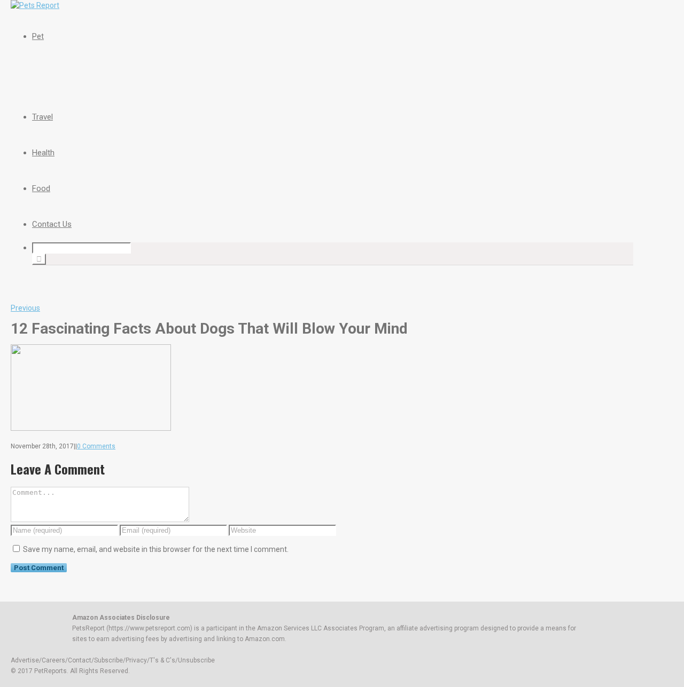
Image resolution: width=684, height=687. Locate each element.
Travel (42, 117)
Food (41, 188)
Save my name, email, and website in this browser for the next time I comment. (156, 549)
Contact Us (52, 224)
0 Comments (96, 446)
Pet (38, 36)
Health (43, 152)
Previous (25, 308)
